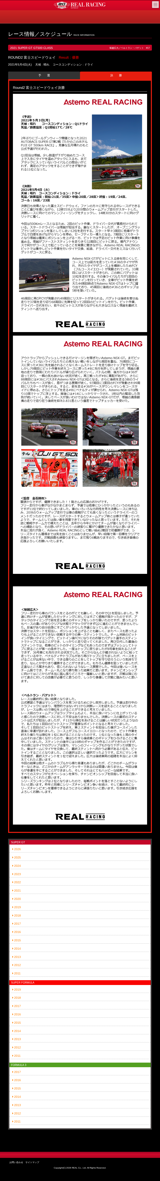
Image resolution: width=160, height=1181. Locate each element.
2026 (17, 849)
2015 (17, 940)
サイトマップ (32, 1162)
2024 (17, 865)
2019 (17, 907)
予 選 (44, 75)
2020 (17, 899)
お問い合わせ (16, 1162)
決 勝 (116, 75)
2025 (17, 857)
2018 (17, 915)
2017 (17, 923)
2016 (17, 932)
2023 (17, 874)
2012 (17, 965)
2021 (17, 890)
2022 (17, 882)
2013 (17, 957)
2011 (17, 973)
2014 (17, 948)
